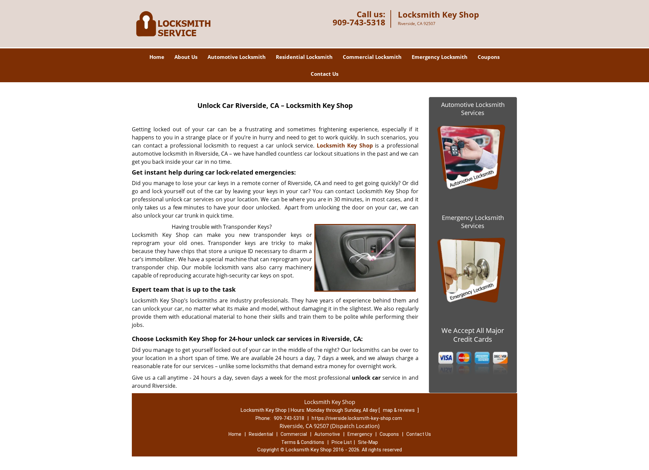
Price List (342, 442)
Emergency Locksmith (439, 56)
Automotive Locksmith (237, 56)
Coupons (489, 56)
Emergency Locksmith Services (473, 222)
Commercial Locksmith (372, 56)
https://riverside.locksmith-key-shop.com (357, 418)
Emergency (359, 434)
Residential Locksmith (304, 56)
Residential (261, 434)
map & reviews (399, 410)
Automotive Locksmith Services (473, 108)
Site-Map (368, 442)
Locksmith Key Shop (345, 145)
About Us (185, 56)
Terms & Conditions (302, 442)
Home (156, 56)
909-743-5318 (359, 22)
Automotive (327, 434)
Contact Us (324, 73)
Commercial (294, 434)
